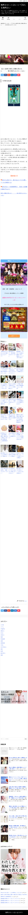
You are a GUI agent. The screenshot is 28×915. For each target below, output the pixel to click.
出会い (2, 633)
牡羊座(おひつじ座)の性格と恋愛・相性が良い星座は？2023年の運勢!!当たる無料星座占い (4, 438)
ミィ (25, 601)
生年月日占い (4, 647)
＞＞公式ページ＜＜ (14, 336)
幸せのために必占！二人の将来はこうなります (11, 892)
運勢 (2, 655)
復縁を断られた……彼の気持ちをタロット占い (12, 354)
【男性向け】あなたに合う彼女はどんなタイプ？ (4, 354)
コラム (2, 626)
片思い (2, 645)
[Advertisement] (14, 40)
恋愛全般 (3, 643)
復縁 (2, 637)
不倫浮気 (3, 628)
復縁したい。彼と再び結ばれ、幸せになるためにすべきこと (12, 371)
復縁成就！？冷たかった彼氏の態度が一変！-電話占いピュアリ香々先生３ (19, 354)
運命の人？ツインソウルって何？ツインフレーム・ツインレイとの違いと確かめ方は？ (18, 778)
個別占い (3, 630)
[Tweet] (2, 75)
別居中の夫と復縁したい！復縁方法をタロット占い (12, 401)
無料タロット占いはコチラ (14, 912)
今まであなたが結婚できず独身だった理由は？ (12, 454)
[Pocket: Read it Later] (18, 75)
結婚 (2, 651)
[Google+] (8, 75)
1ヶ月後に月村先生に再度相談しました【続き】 (19, 386)
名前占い (3, 635)
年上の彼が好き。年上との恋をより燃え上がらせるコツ (12, 471)
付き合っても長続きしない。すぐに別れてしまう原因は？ (19, 455)
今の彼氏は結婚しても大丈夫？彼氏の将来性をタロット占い (4, 371)
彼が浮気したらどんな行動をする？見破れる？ (4, 454)
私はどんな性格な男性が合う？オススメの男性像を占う (12, 386)
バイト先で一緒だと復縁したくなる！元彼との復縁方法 (4, 401)
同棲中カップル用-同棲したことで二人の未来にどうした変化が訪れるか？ (19, 436)
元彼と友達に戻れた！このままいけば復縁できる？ (12, 435)
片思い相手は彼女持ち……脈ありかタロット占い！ (4, 471)
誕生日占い (3, 653)
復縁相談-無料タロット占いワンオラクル (10, 898)
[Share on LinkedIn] (12, 75)
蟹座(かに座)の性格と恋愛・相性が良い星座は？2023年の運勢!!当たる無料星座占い (19, 418)
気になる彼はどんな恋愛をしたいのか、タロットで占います (4, 386)
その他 (2, 624)
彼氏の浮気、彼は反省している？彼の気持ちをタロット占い (4, 417)
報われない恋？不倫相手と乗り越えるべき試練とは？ (12, 417)
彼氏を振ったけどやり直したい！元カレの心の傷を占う (19, 471)
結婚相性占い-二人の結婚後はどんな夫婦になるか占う (19, 401)
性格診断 (3, 639)
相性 (2, 649)
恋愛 (2, 641)
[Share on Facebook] (5, 75)
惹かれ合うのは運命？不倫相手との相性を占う (19, 370)
